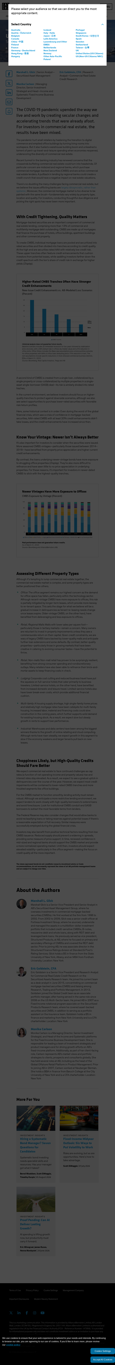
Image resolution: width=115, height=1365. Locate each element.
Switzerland (82, 45)
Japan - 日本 (49, 36)
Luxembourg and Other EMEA (55, 43)
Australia (15, 30)
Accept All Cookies (102, 1359)
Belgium (15, 36)
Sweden (80, 42)
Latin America (50, 39)
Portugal (80, 30)
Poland (47, 59)
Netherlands (49, 48)
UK (77, 50)
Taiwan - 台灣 (82, 48)
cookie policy (13, 1345)
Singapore (81, 33)
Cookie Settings (103, 1351)
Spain (79, 39)
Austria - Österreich (21, 33)
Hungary (15, 56)
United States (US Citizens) (89, 53)
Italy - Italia (49, 33)
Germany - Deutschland (23, 50)
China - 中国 (17, 42)
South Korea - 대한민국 (87, 36)
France (14, 48)
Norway (47, 53)
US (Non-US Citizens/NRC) (89, 56)
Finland (15, 45)
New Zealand (50, 50)
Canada (15, 39)
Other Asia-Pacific (52, 56)
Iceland (47, 30)
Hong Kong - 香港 (20, 53)
